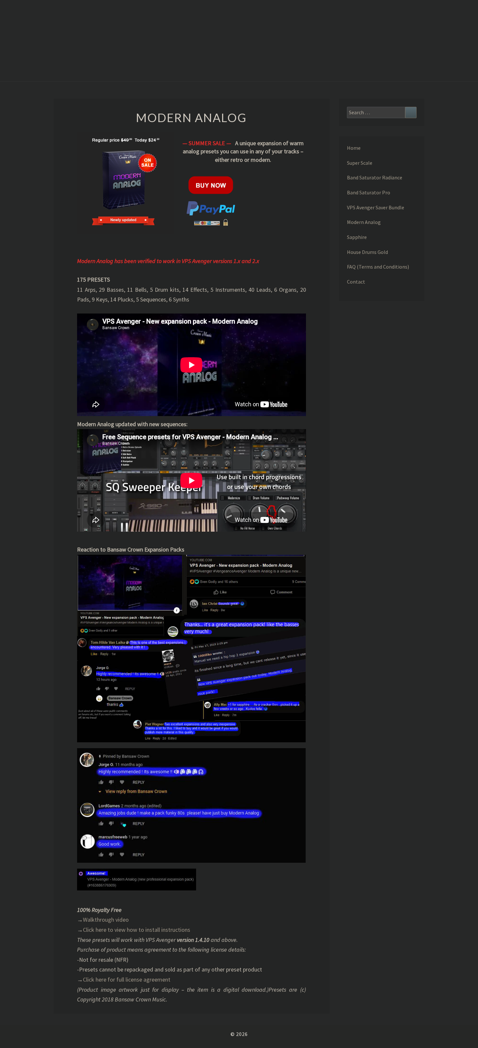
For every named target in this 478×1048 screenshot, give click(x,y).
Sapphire (357, 237)
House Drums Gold (367, 252)
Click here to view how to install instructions (136, 929)
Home (354, 148)
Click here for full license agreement (126, 979)
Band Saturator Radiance (374, 177)
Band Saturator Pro (368, 192)
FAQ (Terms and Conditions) (378, 266)
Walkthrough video (106, 919)
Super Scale (359, 163)
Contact (356, 281)
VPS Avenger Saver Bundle (375, 207)
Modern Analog (364, 222)
